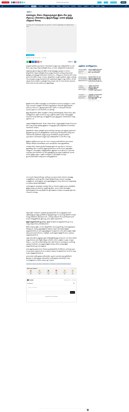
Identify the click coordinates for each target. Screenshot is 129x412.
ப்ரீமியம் (34, 6)
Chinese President (52, 263)
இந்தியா (47, 6)
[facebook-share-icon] (33, 63)
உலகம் (53, 6)
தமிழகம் (40, 6)
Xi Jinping (34, 263)
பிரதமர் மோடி (29, 263)
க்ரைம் (92, 6)
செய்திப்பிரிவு (30, 55)
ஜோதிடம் (86, 6)
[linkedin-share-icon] (36, 63)
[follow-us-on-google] (75, 61)
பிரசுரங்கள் (113, 2)
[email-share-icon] (38, 63)
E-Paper (99, 2)
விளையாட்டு (66, 6)
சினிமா (58, 6)
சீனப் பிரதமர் (39, 263)
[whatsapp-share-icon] (27, 63)
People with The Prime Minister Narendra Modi (63, 263)
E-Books (106, 2)
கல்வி (97, 6)
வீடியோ (80, 6)
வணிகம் (73, 6)
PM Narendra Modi (45, 263)
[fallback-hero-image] (83, 71)
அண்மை (26, 6)
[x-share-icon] (30, 63)
